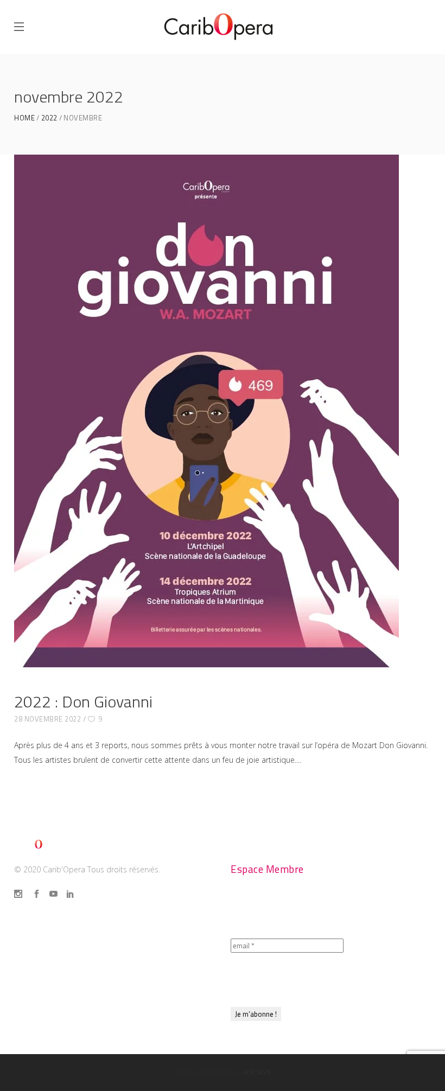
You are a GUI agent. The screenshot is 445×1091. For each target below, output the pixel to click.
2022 (49, 118)
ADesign (257, 1072)
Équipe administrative (283, 849)
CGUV (27, 947)
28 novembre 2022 (47, 718)
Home (24, 118)
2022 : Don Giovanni (83, 701)
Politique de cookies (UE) (72, 988)
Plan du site (42, 927)
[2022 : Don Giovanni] (206, 411)
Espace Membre (267, 869)
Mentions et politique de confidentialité (106, 967)
